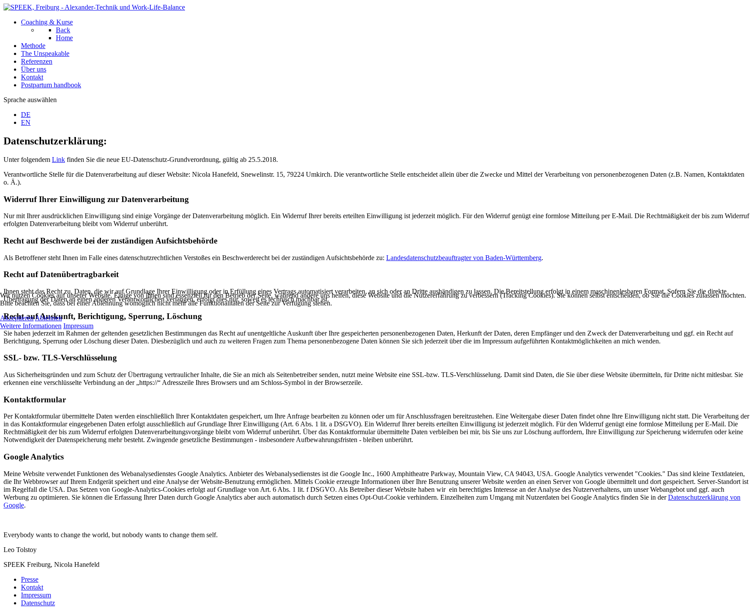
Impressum (78, 325)
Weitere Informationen (31, 325)
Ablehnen (48, 318)
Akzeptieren (17, 318)
